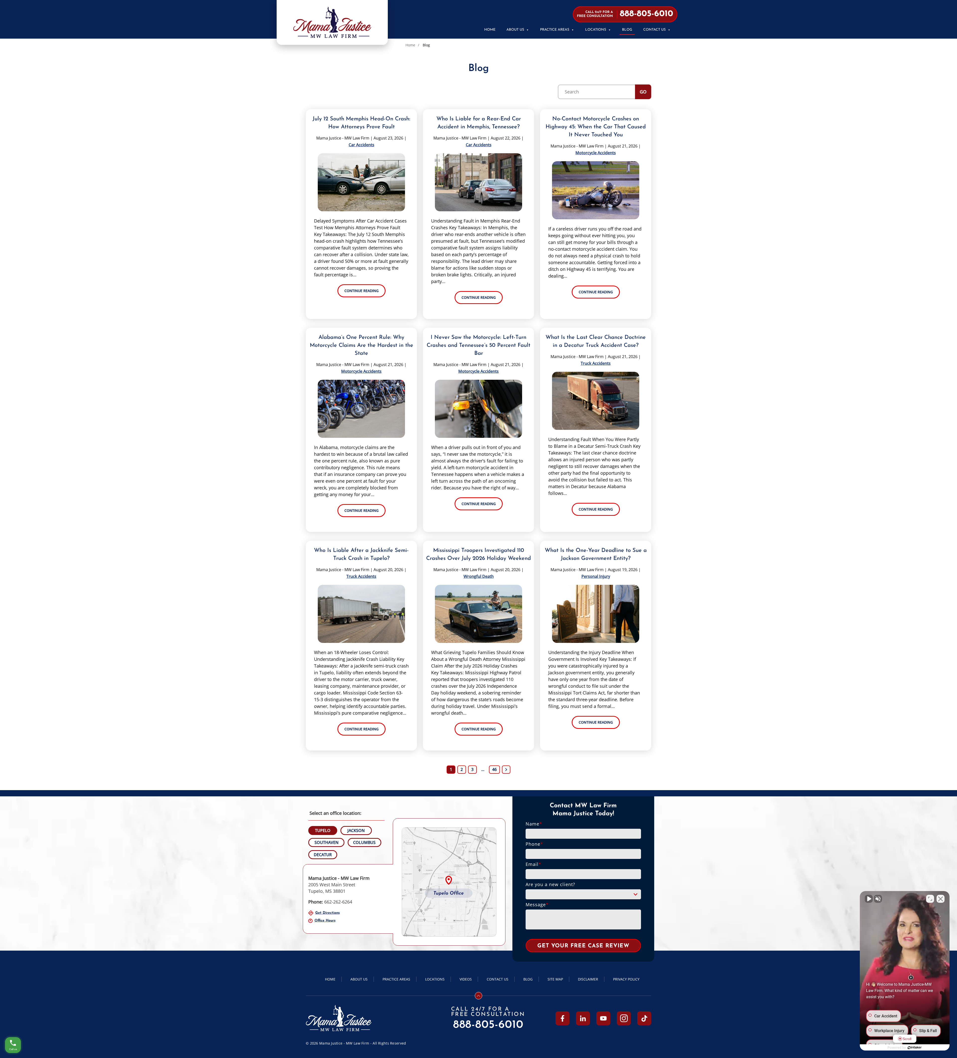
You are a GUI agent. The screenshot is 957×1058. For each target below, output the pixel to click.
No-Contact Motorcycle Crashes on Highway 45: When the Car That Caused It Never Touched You (596, 127)
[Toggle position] (930, 899)
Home (489, 30)
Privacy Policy (626, 979)
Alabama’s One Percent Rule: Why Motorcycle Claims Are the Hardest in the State (361, 345)
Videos (466, 979)
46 (494, 769)
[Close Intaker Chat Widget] (941, 899)
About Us (515, 30)
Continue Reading (361, 290)
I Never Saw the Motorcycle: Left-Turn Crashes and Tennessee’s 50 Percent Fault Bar (478, 345)
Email (533, 864)
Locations (595, 30)
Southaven (326, 842)
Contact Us (654, 30)
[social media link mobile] (562, 1018)
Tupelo (322, 830)
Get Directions (327, 913)
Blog (627, 30)
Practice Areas (554, 30)
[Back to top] (478, 995)
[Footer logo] (339, 1018)
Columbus (364, 842)
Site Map (555, 979)
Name (534, 824)
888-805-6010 (488, 1025)
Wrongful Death (479, 576)
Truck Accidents (596, 363)
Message (537, 904)
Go (643, 92)
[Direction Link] (449, 882)
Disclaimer (588, 979)
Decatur (323, 854)
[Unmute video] (869, 899)
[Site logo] (332, 22)
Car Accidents (361, 145)
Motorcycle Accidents (595, 152)
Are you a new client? (550, 884)
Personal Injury (595, 576)
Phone (534, 844)
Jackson (356, 830)
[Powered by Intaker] (914, 1047)
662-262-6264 (330, 902)
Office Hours (325, 920)
